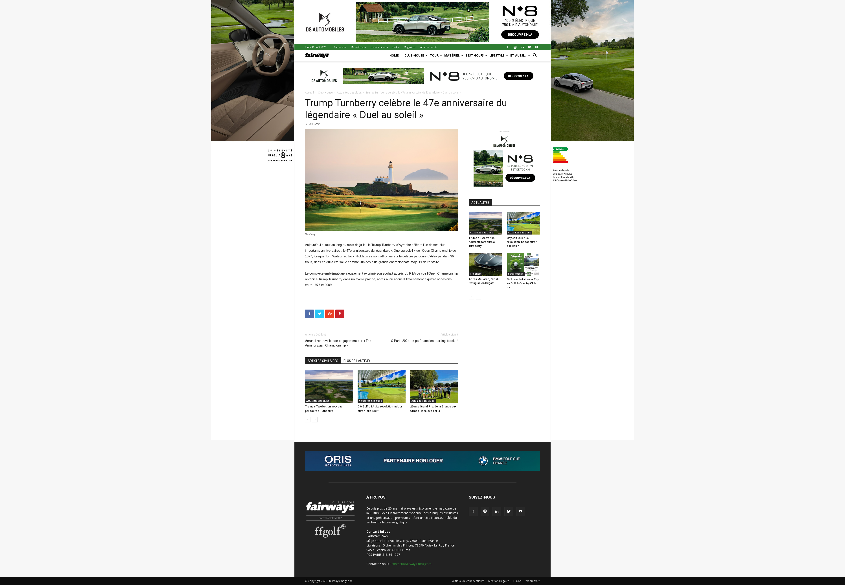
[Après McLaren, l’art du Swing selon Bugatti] (485, 264)
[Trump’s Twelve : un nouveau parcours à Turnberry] (329, 386)
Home (394, 55)
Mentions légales (498, 581)
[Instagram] (515, 47)
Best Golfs (474, 55)
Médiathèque (359, 47)
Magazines (410, 47)
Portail (396, 47)
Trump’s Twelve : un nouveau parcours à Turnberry (482, 242)
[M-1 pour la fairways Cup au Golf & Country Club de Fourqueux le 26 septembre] (523, 264)
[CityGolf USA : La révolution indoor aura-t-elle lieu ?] (382, 386)
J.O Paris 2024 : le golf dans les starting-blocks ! (423, 341)
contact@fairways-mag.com (411, 564)
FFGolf (517, 581)
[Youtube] (536, 47)
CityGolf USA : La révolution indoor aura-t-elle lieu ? (522, 242)
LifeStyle (497, 55)
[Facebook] (507, 47)
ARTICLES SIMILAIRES (323, 361)
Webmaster (532, 581)
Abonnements (428, 47)
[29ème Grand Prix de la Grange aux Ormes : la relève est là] (434, 386)
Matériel (452, 55)
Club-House (414, 55)
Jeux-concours (379, 47)
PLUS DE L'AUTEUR (357, 361)
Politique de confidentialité (467, 581)
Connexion (340, 47)
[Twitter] (529, 47)
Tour (434, 55)
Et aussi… (518, 55)
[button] (534, 56)
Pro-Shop (475, 273)
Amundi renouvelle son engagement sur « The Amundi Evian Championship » (338, 343)
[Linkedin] (522, 47)
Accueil (309, 92)
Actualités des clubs (349, 92)
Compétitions (515, 273)
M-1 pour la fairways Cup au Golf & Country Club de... (523, 283)
